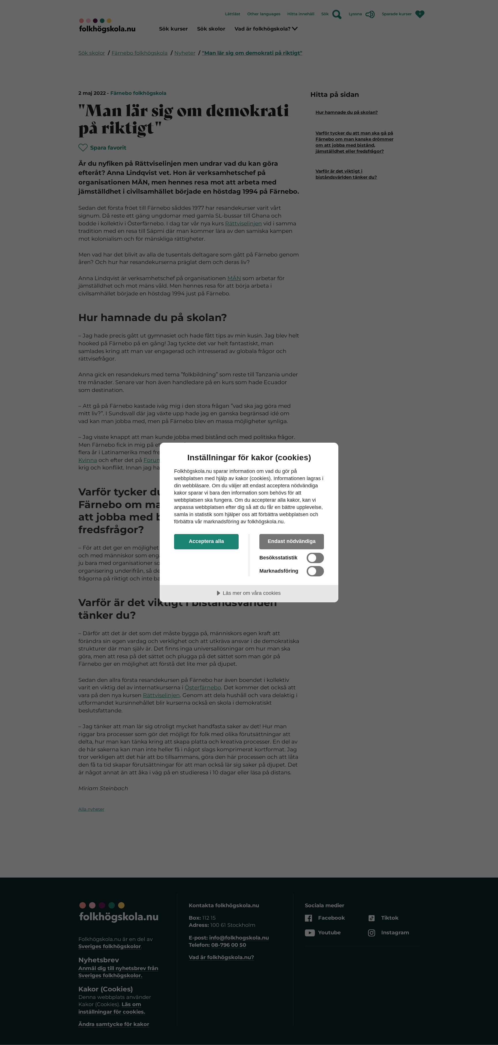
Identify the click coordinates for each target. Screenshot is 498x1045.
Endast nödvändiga (292, 541)
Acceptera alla (206, 541)
